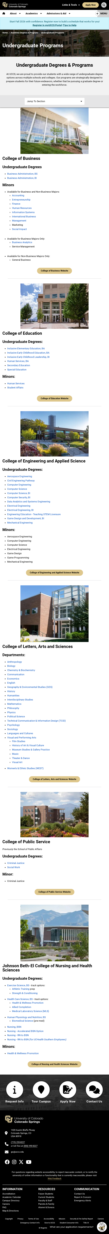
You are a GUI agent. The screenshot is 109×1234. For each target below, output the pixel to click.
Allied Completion (21, 1007)
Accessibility (49, 1219)
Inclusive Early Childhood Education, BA (28, 352)
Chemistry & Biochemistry (21, 670)
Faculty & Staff (45, 1200)
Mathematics (14, 703)
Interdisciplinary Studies (20, 699)
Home (5, 33)
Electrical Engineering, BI (20, 510)
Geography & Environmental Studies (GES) (30, 687)
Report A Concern (82, 1197)
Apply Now (90, 5)
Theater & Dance (21, 758)
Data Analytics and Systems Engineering (28, 501)
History (11, 691)
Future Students (45, 1194)
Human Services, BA (18, 361)
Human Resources (22, 208)
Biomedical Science (22, 1020)
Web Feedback (54, 1178)
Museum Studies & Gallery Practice (31, 749)
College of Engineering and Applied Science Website (54, 572)
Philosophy (13, 708)
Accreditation (8, 1194)
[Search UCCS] (104, 5)
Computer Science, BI (18, 493)
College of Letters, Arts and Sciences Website (54, 779)
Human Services (16, 383)
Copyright (9, 1219)
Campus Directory (10, 1200)
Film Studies (18, 741)
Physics (11, 712)
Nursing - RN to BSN (18, 1035)
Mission (62, 1219)
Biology (11, 666)
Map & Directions (10, 1211)
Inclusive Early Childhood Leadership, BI (28, 357)
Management (19, 220)
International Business (24, 216)
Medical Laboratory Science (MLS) (30, 1011)
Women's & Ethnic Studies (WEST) (25, 768)
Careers (6, 1204)
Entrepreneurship (21, 199)
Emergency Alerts (82, 1200)
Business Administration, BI (22, 178)
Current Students (46, 1197)
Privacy (20, 1219)
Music (15, 753)
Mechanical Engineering (20, 522)
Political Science (16, 716)
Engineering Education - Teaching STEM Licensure (34, 514)
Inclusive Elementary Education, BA (26, 348)
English (11, 682)
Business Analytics (22, 242)
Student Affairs (15, 387)
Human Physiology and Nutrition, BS (26, 1017)
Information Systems (23, 212)
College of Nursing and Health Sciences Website (54, 1064)
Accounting (18, 195)
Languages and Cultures (20, 733)
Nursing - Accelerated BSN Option (25, 1031)
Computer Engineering (19, 484)
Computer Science (17, 489)
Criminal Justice (15, 863)
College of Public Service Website (54, 892)
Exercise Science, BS (18, 985)
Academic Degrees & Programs (24, 33)
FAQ (4, 1207)
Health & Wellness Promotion (27, 1002)
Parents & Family (46, 1204)
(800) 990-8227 (30, 1146)
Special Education (16, 369)
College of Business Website (54, 270)
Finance (16, 203)
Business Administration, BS (22, 173)
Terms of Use (33, 1219)
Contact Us (79, 1194)
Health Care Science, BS (20, 999)
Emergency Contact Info (30, 1223)
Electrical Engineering (18, 505)
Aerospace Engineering (19, 476)
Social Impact (19, 229)
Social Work (13, 867)
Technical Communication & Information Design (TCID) (36, 720)
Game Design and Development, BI (25, 518)
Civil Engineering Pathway (21, 480)
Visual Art (17, 762)
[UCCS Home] (16, 5)
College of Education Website (54, 398)
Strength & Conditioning (25, 993)
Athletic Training (20, 988)
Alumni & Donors (46, 1207)
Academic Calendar (11, 1197)
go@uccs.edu (17, 1152)
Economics (13, 678)
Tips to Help (69, 25)
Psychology (13, 725)
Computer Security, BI (18, 497)
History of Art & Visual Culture (28, 745)
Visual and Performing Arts (21, 737)
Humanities (13, 695)
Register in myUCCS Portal (47, 25)
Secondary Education (18, 365)
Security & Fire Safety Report (81, 1219)
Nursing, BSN (14, 1026)
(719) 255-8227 (18, 1142)
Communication (15, 674)
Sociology (12, 729)
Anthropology (14, 661)
